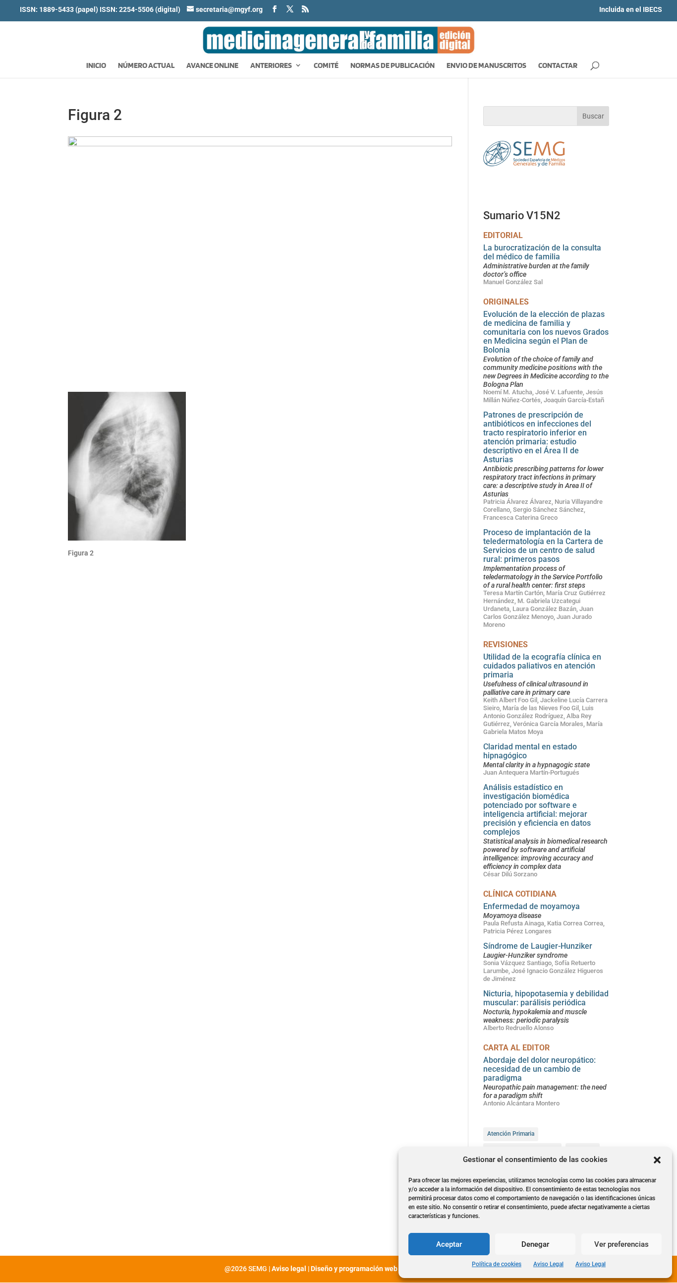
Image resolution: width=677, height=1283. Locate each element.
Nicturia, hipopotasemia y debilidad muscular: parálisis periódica (546, 998)
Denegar (535, 1244)
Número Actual (146, 66)
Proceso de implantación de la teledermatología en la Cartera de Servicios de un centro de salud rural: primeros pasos (543, 546)
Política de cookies (496, 1264)
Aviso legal (289, 1269)
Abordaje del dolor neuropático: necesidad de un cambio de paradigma (539, 1069)
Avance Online (212, 66)
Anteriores (271, 66)
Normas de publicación (392, 66)
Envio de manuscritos (486, 66)
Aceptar (449, 1244)
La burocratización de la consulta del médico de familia (542, 252)
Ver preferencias (621, 1244)
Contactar (557, 66)
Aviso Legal (548, 1264)
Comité (326, 66)
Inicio (96, 66)
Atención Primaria (510, 1133)
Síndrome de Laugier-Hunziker (537, 946)
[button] (657, 1160)
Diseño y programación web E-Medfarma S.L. (381, 1269)
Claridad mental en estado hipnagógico (530, 751)
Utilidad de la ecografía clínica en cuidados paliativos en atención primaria (542, 665)
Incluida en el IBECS (630, 9)
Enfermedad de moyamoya (531, 906)
